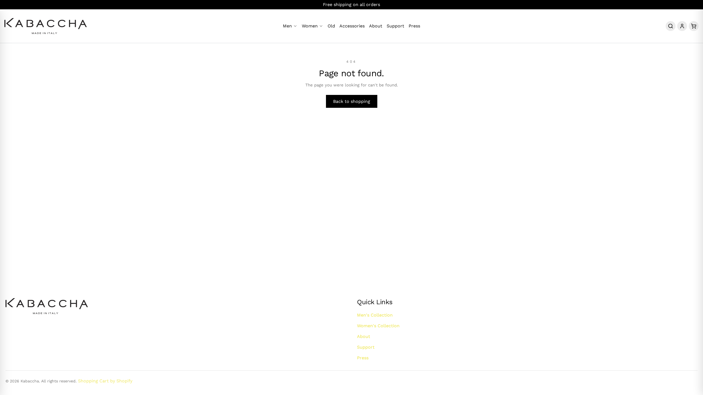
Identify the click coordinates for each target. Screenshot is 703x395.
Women (310, 26)
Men (287, 26)
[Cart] (694, 26)
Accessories (352, 26)
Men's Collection (375, 315)
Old (331, 26)
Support (395, 26)
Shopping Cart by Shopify (105, 380)
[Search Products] (671, 26)
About (375, 26)
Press (414, 26)
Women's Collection (378, 325)
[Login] (682, 26)
